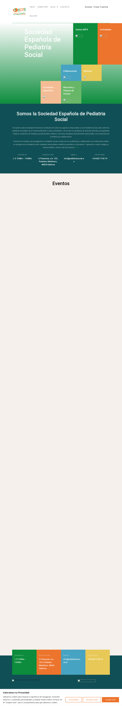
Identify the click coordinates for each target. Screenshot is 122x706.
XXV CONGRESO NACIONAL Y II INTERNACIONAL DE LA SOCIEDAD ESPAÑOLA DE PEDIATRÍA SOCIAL (60, 619)
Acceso (88, 6)
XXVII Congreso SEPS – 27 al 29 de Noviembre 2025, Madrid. (45, 459)
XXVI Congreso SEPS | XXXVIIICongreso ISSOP (37, 578)
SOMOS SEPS (43, 7)
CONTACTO (65, 7)
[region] (61, 697)
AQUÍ (77, 147)
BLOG (53, 7)
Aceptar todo (110, 700)
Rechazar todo (92, 700)
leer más (18, 284)
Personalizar (73, 700)
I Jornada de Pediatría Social (29, 549)
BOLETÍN (33, 16)
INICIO (32, 7)
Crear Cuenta (101, 6)
